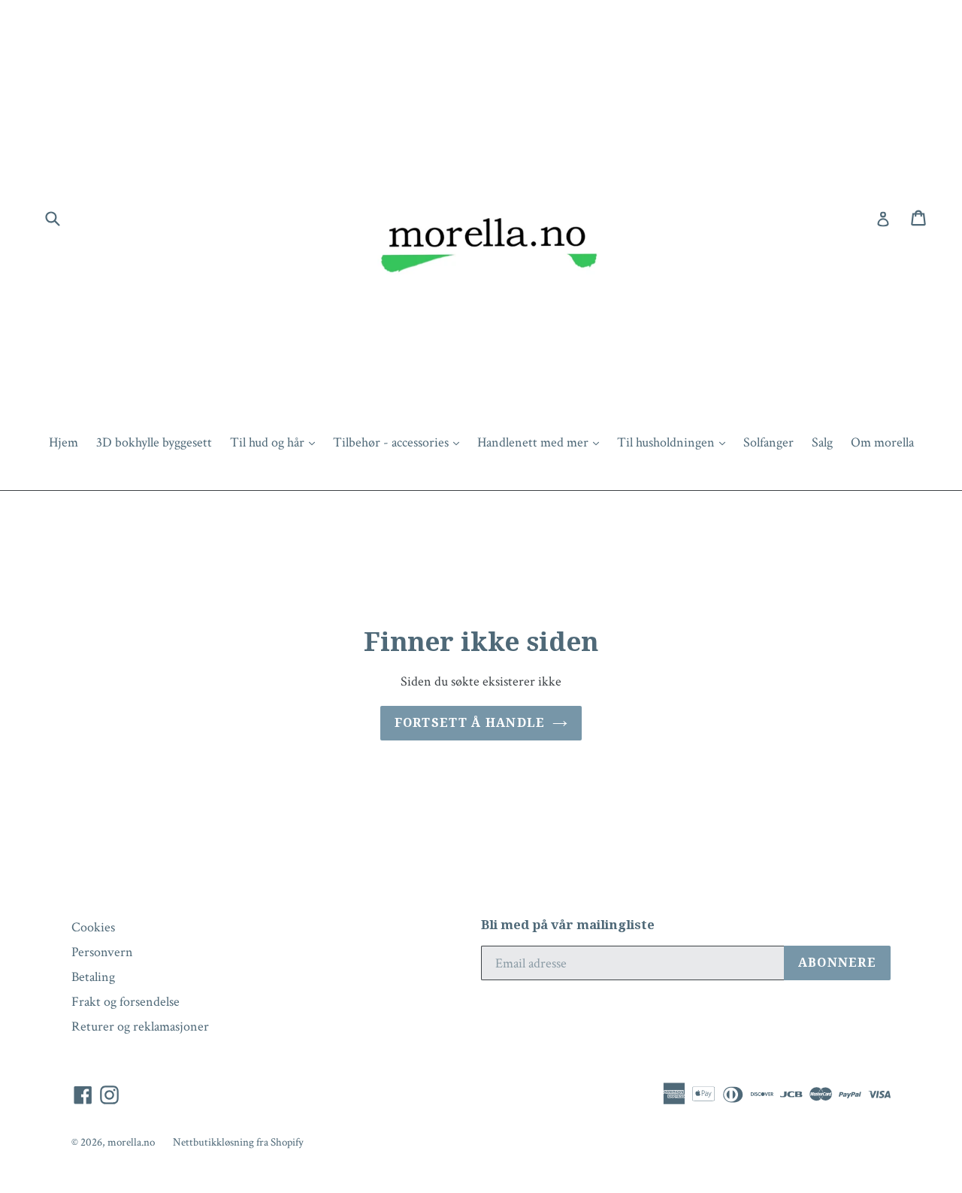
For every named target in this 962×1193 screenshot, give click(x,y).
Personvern (102, 952)
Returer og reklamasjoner (140, 1026)
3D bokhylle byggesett (154, 442)
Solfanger (768, 442)
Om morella (882, 442)
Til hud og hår (276, 442)
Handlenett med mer (542, 442)
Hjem (63, 442)
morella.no (131, 1142)
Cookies (93, 927)
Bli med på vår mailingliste (568, 924)
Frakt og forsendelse (125, 1001)
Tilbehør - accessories (400, 442)
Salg (822, 442)
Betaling (93, 977)
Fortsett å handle (470, 723)
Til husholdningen (675, 442)
